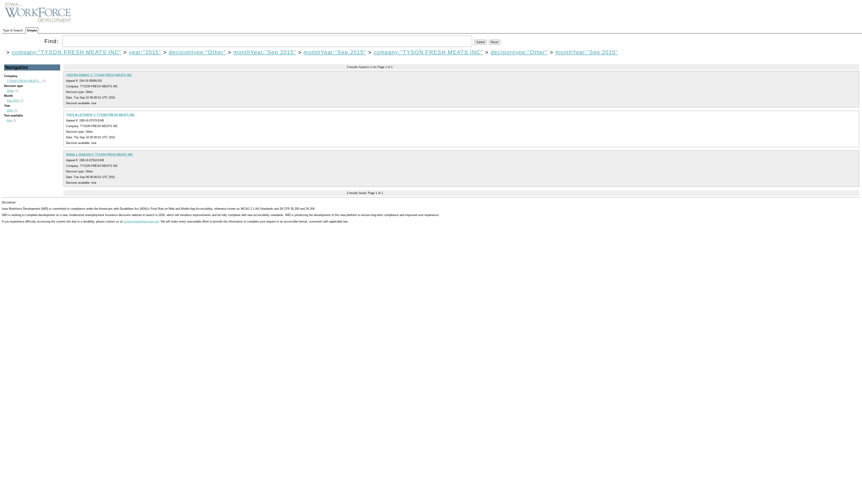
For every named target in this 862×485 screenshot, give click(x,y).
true (9, 120)
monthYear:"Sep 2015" (264, 52)
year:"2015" (145, 52)
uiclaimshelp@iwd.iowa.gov (141, 221)
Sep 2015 (13, 100)
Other (10, 91)
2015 (10, 110)
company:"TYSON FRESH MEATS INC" (66, 52)
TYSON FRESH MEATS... (24, 81)
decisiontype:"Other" (197, 52)
